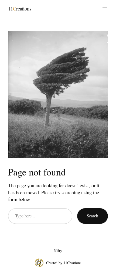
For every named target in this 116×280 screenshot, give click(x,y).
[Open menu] (104, 9)
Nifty (58, 250)
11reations (19, 8)
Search (92, 216)
